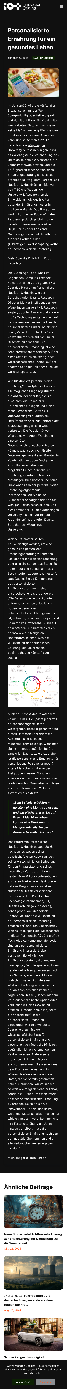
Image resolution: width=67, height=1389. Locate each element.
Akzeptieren (23, 1381)
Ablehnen (45, 1381)
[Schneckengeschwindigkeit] (33, 1334)
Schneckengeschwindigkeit (24, 1357)
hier (18, 263)
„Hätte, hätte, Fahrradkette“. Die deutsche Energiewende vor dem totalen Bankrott (28, 1300)
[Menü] (61, 6)
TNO (52, 283)
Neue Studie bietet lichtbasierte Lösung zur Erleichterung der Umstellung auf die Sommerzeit (33, 1238)
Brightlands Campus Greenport (30, 278)
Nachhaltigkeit (43, 58)
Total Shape (37, 1158)
